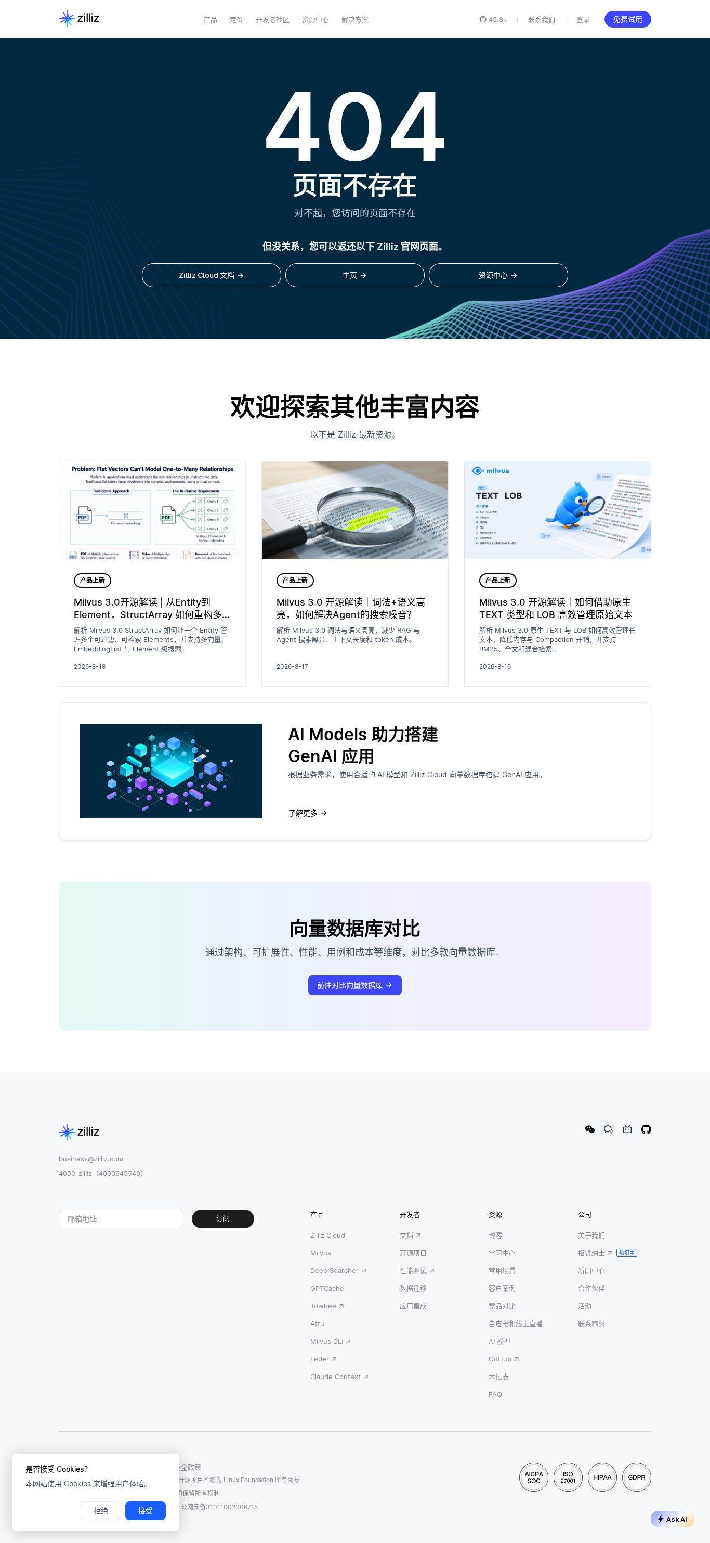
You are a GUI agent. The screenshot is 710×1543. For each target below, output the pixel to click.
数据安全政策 (181, 1467)
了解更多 (303, 813)
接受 (145, 1510)
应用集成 (413, 1306)
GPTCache (327, 1288)
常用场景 (502, 1270)
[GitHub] (646, 1129)
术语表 (499, 1376)
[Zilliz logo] (79, 19)
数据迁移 (413, 1288)
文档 (406, 1235)
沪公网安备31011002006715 (216, 1507)
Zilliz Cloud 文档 (206, 275)
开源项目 (413, 1253)
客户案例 (502, 1288)
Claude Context (335, 1376)
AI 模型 (499, 1341)
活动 (584, 1306)
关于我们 (591, 1235)
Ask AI (676, 1519)
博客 (495, 1235)
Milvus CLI (326, 1341)
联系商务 (591, 1323)
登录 (583, 19)
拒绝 (101, 1510)
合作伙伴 (591, 1288)
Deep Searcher (334, 1270)
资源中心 (493, 275)
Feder (319, 1359)
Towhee (323, 1306)
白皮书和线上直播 (516, 1323)
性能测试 (413, 1270)
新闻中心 (591, 1270)
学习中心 (502, 1253)
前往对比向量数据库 (350, 985)
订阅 (223, 1218)
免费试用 (627, 19)
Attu (317, 1323)
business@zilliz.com (91, 1158)
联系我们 (541, 19)
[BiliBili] (627, 1129)
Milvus (320, 1253)
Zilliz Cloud (327, 1235)
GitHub (500, 1359)
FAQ (495, 1394)
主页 (350, 275)
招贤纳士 (591, 1253)
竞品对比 (502, 1306)
